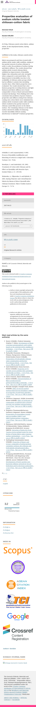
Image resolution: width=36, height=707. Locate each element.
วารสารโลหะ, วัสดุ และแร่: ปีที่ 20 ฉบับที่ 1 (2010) (19, 364)
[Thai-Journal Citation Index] (18, 609)
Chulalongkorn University (12, 694)
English (5, 484)
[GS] (18, 620)
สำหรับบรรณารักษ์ (8, 533)
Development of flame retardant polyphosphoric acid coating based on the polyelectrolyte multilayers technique (20, 346)
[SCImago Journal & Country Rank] (15, 663)
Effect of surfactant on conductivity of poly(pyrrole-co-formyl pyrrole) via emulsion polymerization (19, 402)
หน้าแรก (4, 9)
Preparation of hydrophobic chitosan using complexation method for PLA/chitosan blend (18, 361)
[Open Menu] (2, 2)
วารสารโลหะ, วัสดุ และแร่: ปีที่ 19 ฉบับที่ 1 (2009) (19, 384)
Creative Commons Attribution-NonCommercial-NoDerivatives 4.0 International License (17, 276)
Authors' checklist (9, 649)
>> (6, 473)
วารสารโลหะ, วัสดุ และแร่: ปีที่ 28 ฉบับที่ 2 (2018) (19, 374)
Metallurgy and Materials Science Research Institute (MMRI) (16, 691)
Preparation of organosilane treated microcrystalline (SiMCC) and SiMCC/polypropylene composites (18, 416)
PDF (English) (10, 194)
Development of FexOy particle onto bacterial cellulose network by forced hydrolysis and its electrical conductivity (20, 464)
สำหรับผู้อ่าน (6, 527)
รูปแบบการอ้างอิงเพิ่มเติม (12, 226)
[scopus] (18, 555)
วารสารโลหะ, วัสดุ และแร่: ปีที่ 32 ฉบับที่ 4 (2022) (19, 437)
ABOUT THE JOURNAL (11, 698)
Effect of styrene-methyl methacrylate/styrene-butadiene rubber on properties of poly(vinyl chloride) (19, 390)
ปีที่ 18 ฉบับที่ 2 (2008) (24, 9)
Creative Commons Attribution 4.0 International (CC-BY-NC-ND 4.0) (17, 688)
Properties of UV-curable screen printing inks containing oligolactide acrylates (19, 371)
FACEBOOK (16, 700)
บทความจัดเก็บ (12, 9)
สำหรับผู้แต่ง (6, 530)
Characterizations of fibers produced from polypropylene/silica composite (18, 381)
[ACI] (18, 591)
